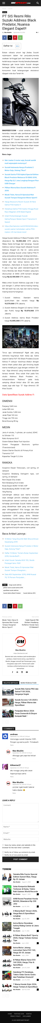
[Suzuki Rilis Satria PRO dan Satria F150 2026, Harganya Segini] (8, 691)
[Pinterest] (15, 37)
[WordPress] (23, 672)
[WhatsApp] (20, 37)
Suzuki (10, 8)
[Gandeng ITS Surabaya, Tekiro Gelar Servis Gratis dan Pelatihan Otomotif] (6, 975)
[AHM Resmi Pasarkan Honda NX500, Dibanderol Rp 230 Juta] (6, 902)
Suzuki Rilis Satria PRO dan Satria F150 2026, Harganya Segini (26, 691)
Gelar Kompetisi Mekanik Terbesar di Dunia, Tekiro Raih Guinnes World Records (25, 889)
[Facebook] (4, 37)
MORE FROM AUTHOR (28, 683)
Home (4, 8)
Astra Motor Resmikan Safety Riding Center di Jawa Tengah (26, 925)
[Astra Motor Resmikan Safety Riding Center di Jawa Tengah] (6, 926)
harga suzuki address (15, 585)
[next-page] (7, 722)
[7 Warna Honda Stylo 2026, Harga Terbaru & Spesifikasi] (6, 987)
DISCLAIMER (27, 1016)
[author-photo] (20, 647)
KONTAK (29, 1014)
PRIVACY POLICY (15, 1016)
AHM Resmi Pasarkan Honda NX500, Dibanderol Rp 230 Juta (25, 901)
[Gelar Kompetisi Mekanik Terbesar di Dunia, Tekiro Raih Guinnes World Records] (6, 889)
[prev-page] (3, 722)
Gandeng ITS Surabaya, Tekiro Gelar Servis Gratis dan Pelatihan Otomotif (24, 974)
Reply (12, 745)
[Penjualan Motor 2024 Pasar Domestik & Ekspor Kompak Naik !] (8, 713)
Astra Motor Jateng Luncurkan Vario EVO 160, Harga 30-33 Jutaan (24, 950)
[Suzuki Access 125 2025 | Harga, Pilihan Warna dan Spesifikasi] (8, 702)
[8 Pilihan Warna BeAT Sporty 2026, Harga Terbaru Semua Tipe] (6, 938)
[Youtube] (28, 672)
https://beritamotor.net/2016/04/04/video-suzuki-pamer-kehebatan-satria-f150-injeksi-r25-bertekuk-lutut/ (21, 229)
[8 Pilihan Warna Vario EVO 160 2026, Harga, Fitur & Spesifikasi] (6, 963)
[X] (10, 37)
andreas (14, 734)
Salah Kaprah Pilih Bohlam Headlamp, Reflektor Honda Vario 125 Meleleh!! (30, 623)
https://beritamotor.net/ (21, 653)
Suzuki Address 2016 (29, 593)
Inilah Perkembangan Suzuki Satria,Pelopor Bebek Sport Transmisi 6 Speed (21, 219)
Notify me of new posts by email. (16, 855)
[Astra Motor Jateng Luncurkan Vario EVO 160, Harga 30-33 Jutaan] (6, 950)
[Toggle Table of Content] (16, 46)
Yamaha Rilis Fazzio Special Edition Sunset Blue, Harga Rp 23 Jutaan (25, 876)
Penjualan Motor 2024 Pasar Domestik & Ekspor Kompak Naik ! (26, 713)
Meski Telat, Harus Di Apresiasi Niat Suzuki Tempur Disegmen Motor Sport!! (10, 623)
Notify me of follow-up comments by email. (20, 852)
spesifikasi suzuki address (10, 590)
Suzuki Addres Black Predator (12, 593)
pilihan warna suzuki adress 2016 (13, 587)
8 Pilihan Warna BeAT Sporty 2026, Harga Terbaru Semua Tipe (25, 938)
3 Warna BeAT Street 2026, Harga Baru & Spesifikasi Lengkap (25, 913)
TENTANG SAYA (19, 1014)
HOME (10, 1014)
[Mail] (18, 672)
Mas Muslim (8, 32)
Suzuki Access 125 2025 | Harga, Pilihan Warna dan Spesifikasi (26, 702)
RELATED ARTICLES (11, 683)
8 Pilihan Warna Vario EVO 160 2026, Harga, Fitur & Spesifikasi (24, 962)
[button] (3, 3)
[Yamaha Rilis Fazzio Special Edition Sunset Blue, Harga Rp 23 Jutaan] (6, 877)
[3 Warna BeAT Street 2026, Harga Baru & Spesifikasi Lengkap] (6, 914)
